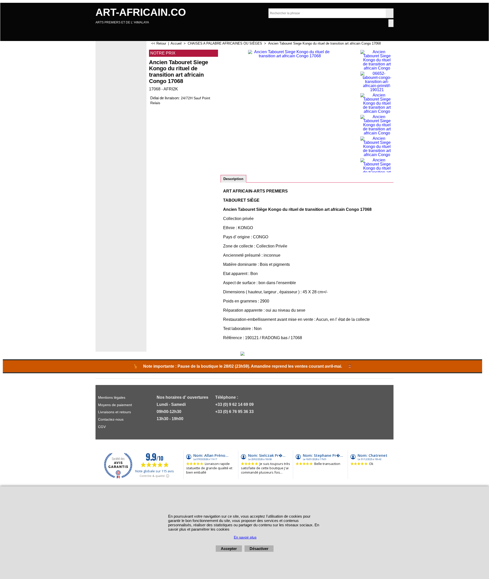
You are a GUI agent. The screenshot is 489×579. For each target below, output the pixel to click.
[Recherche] (389, 13)
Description (233, 179)
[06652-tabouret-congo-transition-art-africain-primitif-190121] (376, 82)
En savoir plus (245, 537)
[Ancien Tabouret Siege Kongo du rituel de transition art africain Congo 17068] (289, 111)
